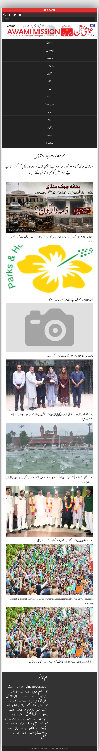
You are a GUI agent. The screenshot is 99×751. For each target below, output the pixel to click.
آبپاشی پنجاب (20, 687)
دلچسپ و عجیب (41, 710)
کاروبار (49, 74)
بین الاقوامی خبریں (37, 700)
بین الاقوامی (49, 66)
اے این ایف (24, 696)
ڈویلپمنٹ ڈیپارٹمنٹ (37, 733)
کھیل (49, 89)
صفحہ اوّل (49, 43)
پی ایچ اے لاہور (13, 728)
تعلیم (49, 120)
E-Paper (51, 10)
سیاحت (13, 714)
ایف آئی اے (24, 692)
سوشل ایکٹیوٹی (33, 713)
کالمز (49, 81)
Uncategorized (36, 686)
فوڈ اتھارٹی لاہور (12, 719)
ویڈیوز (6, 723)
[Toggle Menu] (7, 20)
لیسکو (41, 723)
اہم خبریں (49, 50)
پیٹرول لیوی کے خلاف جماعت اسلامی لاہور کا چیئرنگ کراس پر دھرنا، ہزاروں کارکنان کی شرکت (61, 662)
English (49, 143)
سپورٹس (20, 714)
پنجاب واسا (23, 728)
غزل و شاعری (21, 719)
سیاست (49, 135)
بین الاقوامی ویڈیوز (22, 701)
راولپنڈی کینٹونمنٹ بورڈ (25, 710)
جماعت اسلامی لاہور (15, 705)
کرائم (12, 733)
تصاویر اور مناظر (37, 705)
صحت (49, 97)
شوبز (49, 112)
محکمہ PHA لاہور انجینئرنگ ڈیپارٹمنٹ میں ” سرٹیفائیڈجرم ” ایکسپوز (70, 300)
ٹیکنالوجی (49, 128)
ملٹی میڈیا (50, 104)
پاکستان (49, 58)
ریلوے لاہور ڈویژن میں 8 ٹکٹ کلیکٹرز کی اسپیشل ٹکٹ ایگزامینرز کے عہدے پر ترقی (65, 540)
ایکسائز (32, 696)
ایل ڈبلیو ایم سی (13, 692)
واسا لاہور (14, 724)
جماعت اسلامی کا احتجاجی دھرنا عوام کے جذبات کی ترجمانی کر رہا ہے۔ (70, 356)
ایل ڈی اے (41, 696)
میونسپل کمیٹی (22, 723)
